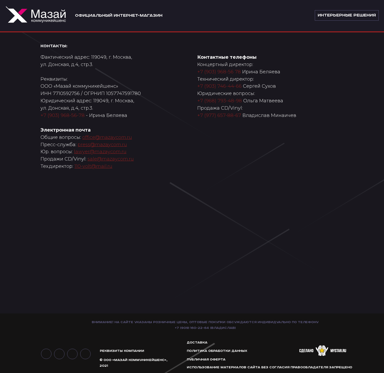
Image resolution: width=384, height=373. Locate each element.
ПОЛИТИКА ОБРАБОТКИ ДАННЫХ (217, 351)
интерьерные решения (347, 15)
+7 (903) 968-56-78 (62, 115)
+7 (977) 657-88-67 (219, 115)
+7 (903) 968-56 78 (219, 72)
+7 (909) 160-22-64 (192, 328)
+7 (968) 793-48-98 (219, 101)
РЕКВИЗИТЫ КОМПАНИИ (122, 351)
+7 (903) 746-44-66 (219, 86)
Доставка (197, 343)
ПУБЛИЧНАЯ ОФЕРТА (206, 360)
